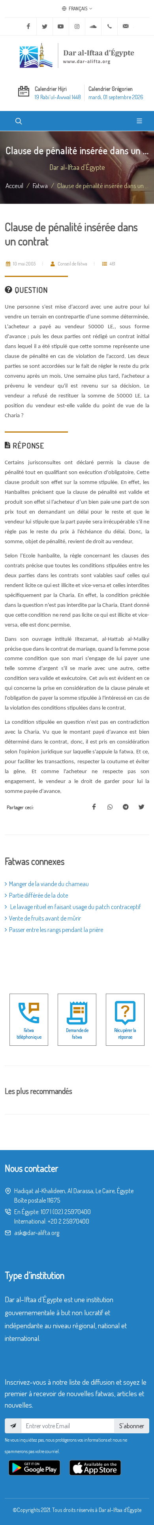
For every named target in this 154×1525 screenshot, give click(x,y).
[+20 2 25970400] (109, 26)
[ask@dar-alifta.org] (125, 26)
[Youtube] (61, 26)
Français (77, 8)
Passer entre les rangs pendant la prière (56, 930)
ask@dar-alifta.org (36, 1233)
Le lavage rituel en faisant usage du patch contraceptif (75, 907)
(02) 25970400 (72, 1212)
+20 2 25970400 (68, 1221)
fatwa (40, 185)
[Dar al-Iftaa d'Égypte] (77, 55)
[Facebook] (28, 26)
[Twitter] (45, 26)
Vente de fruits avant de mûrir (45, 918)
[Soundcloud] (93, 26)
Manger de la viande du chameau (49, 884)
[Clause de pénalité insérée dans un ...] (94, 807)
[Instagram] (77, 26)
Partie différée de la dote (38, 895)
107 (45, 1212)
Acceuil (14, 185)
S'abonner (131, 1426)
